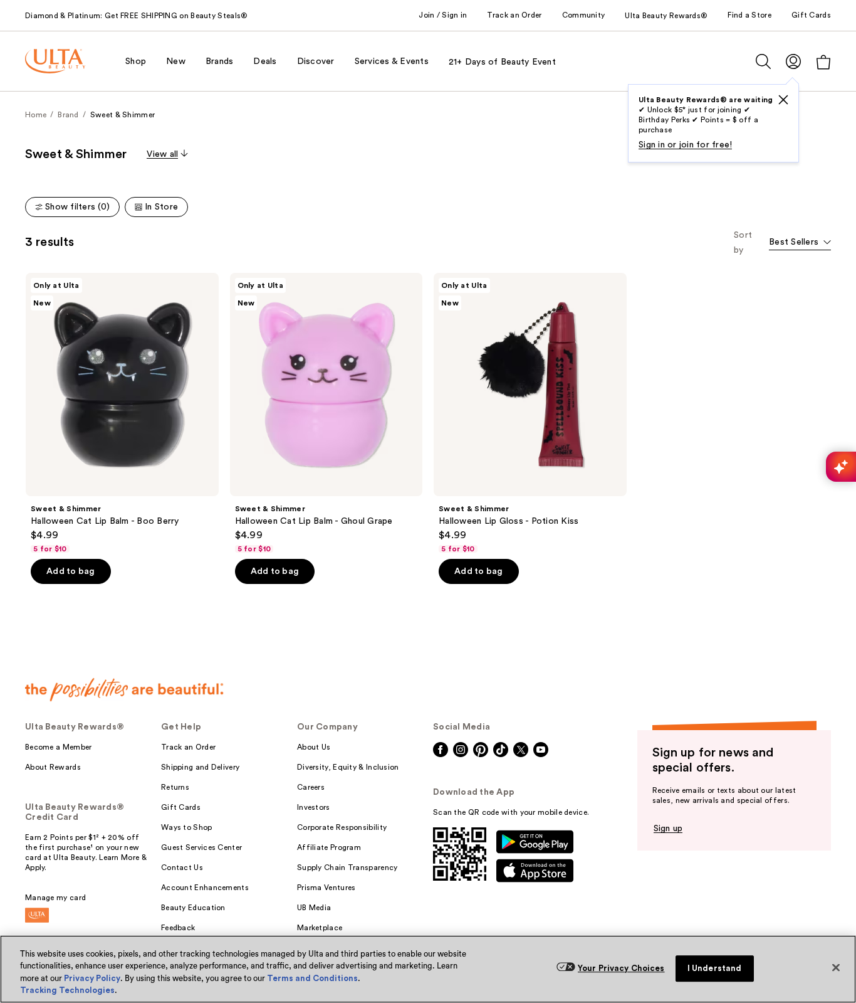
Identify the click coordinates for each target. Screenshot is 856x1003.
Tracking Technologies (67, 990)
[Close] (836, 967)
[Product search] (763, 61)
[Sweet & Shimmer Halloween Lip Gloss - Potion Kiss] (530, 413)
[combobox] (800, 243)
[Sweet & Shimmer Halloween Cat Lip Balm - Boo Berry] (122, 413)
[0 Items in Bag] (823, 61)
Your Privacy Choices (621, 968)
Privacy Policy (92, 978)
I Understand (714, 968)
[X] (783, 100)
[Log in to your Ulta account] (793, 61)
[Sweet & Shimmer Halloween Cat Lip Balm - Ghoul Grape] (326, 413)
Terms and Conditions (312, 978)
